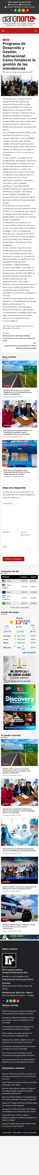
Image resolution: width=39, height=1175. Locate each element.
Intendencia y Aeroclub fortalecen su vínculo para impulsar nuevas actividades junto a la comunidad (18, 432)
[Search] (35, 31)
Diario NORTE (17, 1132)
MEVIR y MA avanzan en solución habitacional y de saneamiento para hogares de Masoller (18, 392)
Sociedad (6, 40)
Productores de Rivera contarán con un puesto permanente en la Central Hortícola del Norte (19, 1076)
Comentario (8, 504)
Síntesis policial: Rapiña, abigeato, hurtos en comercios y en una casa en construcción (19, 926)
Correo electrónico (25, 535)
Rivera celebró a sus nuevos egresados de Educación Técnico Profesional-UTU (19, 888)
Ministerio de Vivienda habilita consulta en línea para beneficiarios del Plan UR (18, 1091)
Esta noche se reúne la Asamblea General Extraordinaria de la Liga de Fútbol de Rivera (18, 1054)
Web (5, 547)
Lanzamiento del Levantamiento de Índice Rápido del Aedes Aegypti (20, 345)
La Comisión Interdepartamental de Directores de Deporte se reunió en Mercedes (19, 1048)
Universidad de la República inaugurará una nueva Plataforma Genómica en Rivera (19, 850)
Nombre (7, 532)
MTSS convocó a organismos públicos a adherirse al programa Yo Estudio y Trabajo (19, 1117)
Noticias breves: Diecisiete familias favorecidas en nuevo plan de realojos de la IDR (19, 337)
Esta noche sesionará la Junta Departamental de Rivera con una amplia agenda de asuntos (17, 472)
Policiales (5, 920)
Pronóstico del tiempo (14, 7)
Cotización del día (29, 7)
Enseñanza (6, 844)
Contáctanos (14, 5)
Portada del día (26, 5)
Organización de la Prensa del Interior (17, 979)
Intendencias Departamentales (16, 326)
